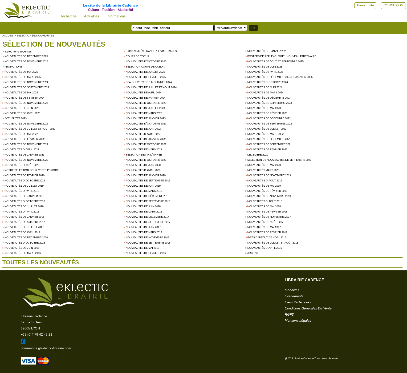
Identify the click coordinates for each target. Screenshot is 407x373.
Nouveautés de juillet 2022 (266, 128)
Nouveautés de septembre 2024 (26, 87)
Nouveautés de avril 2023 (22, 113)
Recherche (68, 16)
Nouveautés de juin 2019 (143, 185)
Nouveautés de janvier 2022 (146, 139)
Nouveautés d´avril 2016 (264, 247)
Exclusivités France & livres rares (151, 51)
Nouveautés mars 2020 (263, 170)
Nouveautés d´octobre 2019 (24, 180)
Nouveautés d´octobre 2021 (146, 144)
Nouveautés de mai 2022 (21, 133)
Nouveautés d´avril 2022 (143, 133)
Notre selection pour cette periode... (32, 170)
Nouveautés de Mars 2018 (144, 211)
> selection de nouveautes (34, 35)
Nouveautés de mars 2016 (22, 253)
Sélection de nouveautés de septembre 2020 (279, 159)
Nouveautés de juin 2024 (264, 87)
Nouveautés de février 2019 (267, 190)
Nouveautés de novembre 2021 (26, 144)
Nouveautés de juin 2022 (143, 128)
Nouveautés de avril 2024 (144, 92)
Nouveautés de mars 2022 (265, 133)
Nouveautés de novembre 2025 (26, 61)
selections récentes (18, 51)
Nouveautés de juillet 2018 (24, 206)
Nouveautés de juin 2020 (143, 165)
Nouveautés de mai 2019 (264, 185)
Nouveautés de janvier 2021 (24, 154)
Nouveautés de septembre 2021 (269, 144)
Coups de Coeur (137, 56)
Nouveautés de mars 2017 (144, 232)
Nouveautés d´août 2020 (21, 165)
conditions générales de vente (308, 308)
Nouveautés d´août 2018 (264, 201)
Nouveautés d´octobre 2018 (24, 201)
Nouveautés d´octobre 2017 (24, 222)
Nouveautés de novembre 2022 (26, 123)
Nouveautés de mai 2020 (264, 165)
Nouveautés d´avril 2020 (143, 170)
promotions (13, 66)
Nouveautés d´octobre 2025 (146, 61)
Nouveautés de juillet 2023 (145, 108)
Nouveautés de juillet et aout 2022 (29, 128)
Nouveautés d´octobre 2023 (146, 102)
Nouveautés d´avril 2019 (21, 190)
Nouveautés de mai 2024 (21, 92)
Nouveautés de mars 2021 (144, 149)
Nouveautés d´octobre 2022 (146, 123)
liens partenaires (298, 302)
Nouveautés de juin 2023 (21, 108)
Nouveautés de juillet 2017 (24, 227)
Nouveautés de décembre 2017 (147, 216)
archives (253, 253)
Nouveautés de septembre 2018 (148, 201)
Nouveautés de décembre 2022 (269, 118)
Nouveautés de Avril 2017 (22, 232)
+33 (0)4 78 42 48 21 (36, 334)
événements (294, 296)
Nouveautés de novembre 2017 (269, 216)
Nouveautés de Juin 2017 (143, 227)
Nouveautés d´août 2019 (264, 180)
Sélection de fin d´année (144, 154)
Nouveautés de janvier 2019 (24, 196)
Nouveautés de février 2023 (267, 113)
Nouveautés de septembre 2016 (148, 242)
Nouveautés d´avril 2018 (21, 211)
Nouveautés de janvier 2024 (146, 97)
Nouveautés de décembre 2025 (26, 56)
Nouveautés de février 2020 (24, 175)
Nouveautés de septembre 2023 (269, 102)
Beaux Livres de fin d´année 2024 (149, 82)
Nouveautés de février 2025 (146, 77)
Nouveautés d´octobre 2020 (146, 159)
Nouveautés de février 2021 (267, 149)
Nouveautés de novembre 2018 (269, 196)
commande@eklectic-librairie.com (46, 348)
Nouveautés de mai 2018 (264, 206)
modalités (292, 290)
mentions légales (298, 320)
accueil (7, 35)
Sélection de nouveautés (54, 44)
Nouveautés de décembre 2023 (269, 97)
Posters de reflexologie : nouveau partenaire (281, 56)
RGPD (289, 314)
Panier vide (365, 5)
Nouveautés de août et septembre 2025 (275, 61)
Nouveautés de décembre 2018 (147, 196)
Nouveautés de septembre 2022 (269, 123)
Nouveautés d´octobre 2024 (267, 82)
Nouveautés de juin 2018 (143, 206)
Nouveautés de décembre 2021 (269, 139)
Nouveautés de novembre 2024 (26, 82)
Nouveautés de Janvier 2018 (24, 216)
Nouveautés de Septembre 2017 (148, 222)
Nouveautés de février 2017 (267, 232)
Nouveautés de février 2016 (146, 253)
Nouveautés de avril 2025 (265, 71)
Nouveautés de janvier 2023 (146, 118)
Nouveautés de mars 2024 (265, 92)
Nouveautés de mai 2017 (264, 227)
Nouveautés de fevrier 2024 (24, 97)
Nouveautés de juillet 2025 (145, 71)
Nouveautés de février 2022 (24, 139)
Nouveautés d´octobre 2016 (24, 242)
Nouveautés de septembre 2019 (148, 180)
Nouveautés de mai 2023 (264, 108)
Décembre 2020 (257, 154)
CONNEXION (393, 5)
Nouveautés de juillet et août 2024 (151, 87)
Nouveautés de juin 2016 (21, 247)
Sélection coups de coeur (145, 66)
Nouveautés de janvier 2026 (267, 51)
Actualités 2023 (15, 118)
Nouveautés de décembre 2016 (26, 237)
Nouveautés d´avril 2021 (21, 149)
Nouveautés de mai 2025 (21, 71)
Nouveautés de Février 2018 (267, 211)
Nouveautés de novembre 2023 (26, 102)
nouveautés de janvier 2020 (146, 175)
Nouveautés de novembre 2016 (147, 237)
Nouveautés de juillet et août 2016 (272, 242)
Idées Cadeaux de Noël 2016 (266, 237)
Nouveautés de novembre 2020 (26, 159)
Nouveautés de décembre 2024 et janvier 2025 (280, 77)
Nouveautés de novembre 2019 (269, 175)
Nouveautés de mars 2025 (22, 77)
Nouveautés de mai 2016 (142, 247)
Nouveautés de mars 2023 (144, 113)
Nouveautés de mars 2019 (144, 190)
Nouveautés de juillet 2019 (24, 185)
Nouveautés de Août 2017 (265, 222)
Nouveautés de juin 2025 (264, 66)
